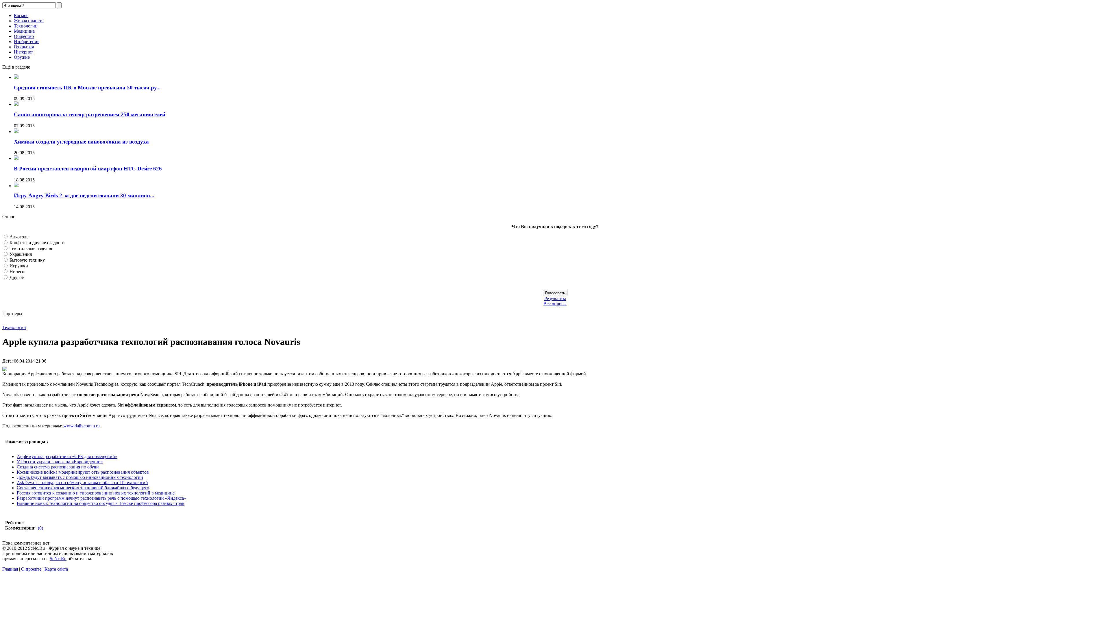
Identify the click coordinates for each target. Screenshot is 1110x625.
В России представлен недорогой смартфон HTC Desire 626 (88, 169)
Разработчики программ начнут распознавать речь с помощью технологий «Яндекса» (101, 498)
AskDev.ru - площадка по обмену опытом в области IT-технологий (82, 482)
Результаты (555, 298)
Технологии (26, 25)
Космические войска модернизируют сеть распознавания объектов (83, 472)
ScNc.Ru (58, 558)
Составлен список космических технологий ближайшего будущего (83, 487)
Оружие (22, 57)
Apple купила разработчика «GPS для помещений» (67, 456)
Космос (21, 15)
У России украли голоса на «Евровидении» (60, 461)
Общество (24, 36)
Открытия (24, 46)
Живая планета (29, 20)
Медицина (24, 31)
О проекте (31, 569)
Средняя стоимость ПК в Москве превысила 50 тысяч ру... (87, 87)
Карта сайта (56, 569)
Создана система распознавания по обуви (58, 466)
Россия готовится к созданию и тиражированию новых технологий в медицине (96, 492)
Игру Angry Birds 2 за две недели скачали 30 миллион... (84, 195)
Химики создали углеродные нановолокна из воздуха (81, 142)
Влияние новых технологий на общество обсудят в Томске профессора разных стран (100, 503)
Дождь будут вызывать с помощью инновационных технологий (80, 477)
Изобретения (26, 41)
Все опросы (555, 303)
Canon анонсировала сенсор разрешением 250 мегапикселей (89, 114)
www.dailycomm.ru (81, 425)
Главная (10, 569)
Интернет (23, 51)
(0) (40, 527)
